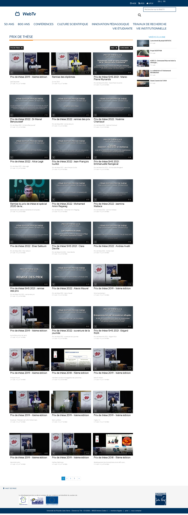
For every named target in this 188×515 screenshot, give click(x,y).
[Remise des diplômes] (71, 63)
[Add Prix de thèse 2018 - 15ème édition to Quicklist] (53, 369)
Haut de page (10, 488)
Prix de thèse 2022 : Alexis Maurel (70, 288)
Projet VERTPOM (156, 51)
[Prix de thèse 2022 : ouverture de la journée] (71, 317)
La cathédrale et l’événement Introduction (160, 72)
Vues (113, 48)
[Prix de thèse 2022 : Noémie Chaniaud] (113, 106)
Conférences (44, 24)
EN (159, 1)
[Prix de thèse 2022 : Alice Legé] (29, 148)
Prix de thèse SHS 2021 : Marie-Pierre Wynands (111, 78)
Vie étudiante (122, 28)
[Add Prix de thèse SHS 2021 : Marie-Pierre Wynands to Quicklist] (95, 73)
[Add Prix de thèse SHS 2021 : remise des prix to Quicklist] (11, 284)
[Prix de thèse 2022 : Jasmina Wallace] (113, 190)
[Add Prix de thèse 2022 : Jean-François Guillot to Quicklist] (53, 157)
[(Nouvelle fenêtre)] (160, 499)
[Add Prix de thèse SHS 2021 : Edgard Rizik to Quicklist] (95, 326)
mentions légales (116, 511)
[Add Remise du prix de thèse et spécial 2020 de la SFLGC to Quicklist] (11, 200)
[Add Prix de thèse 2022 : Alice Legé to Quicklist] (11, 157)
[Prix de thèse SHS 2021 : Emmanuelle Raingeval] (113, 148)
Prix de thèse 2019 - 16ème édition (28, 77)
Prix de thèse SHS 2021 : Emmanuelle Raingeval (107, 162)
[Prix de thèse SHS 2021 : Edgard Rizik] (113, 317)
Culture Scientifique (72, 24)
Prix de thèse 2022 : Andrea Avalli (112, 246)
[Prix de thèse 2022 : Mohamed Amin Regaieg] (71, 190)
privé (126, 511)
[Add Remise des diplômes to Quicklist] (53, 73)
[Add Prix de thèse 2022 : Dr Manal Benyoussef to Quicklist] (11, 115)
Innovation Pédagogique (110, 24)
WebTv (29, 14)
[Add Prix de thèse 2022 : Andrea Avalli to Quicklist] (95, 242)
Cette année (124, 48)
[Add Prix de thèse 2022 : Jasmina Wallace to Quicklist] (95, 200)
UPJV (150, 3)
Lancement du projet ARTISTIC (160, 41)
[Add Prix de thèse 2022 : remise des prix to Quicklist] (53, 115)
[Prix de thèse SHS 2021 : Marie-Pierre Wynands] (113, 63)
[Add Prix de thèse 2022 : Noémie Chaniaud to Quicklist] (95, 115)
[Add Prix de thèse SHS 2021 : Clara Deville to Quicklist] (53, 242)
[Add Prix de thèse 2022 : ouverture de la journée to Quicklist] (53, 326)
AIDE (134, 3)
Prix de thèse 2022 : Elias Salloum (28, 246)
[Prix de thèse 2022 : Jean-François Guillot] (71, 148)
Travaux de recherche (149, 24)
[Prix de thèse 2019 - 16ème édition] (29, 63)
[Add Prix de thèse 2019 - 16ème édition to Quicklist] (11, 73)
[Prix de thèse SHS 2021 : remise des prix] (29, 275)
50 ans (9, 24)
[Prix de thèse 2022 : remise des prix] (71, 106)
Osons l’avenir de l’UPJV (158, 81)
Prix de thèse (15, 48)
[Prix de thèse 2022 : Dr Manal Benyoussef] (29, 106)
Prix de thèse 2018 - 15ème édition (70, 373)
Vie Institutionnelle (151, 28)
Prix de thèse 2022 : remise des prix (71, 119)
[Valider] (139, 15)
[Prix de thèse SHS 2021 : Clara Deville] (71, 233)
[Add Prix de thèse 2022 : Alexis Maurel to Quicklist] (53, 284)
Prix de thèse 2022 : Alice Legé (26, 161)
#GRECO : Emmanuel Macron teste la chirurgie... (163, 62)
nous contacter (136, 511)
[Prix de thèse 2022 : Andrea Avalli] (113, 233)
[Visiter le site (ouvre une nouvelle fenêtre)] (24, 504)
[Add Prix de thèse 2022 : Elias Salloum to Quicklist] (11, 242)
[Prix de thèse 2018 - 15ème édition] (71, 359)
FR (164, 1)
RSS (142, 3)
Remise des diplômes (63, 77)
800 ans (24, 24)
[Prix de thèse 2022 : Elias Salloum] (29, 233)
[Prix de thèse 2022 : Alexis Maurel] (71, 275)
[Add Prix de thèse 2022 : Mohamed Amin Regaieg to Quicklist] (53, 200)
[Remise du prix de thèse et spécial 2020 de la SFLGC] (29, 190)
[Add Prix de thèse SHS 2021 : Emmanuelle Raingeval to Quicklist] (95, 157)
